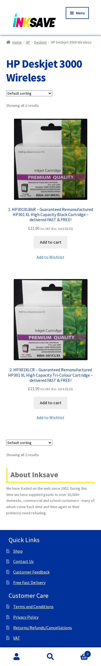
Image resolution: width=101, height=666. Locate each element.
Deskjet (40, 42)
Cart (77, 652)
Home (17, 42)
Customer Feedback (31, 572)
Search (50, 657)
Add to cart (50, 242)
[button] (50, 257)
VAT (16, 638)
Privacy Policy (26, 617)
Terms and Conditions (33, 606)
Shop (18, 551)
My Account (17, 657)
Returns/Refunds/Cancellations (42, 627)
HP (28, 42)
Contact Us (23, 561)
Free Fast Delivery (29, 582)
